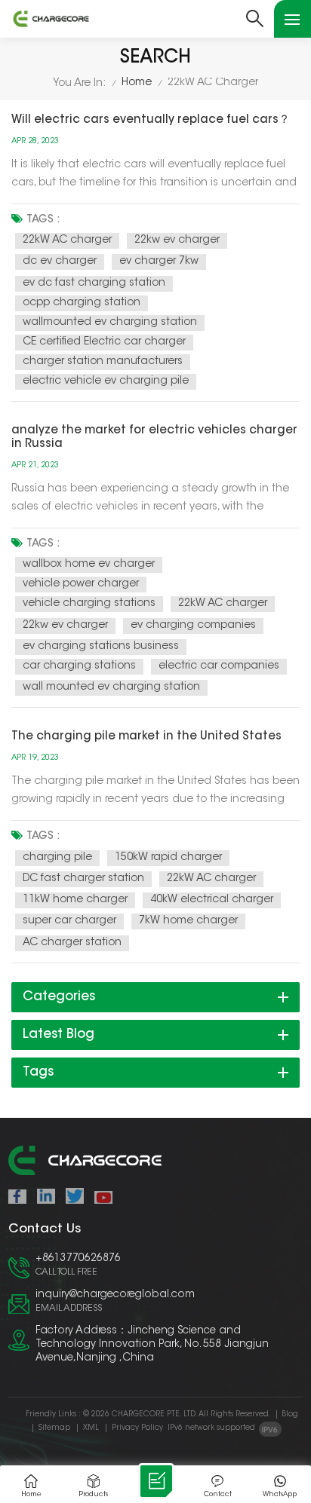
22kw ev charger (177, 240)
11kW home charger (75, 900)
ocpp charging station (81, 303)
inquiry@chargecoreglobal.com (115, 1295)
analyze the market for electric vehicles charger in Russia (154, 437)
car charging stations (79, 666)
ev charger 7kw (159, 261)
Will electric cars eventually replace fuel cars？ (150, 120)
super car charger (69, 921)
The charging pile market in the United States (146, 736)
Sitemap (54, 1428)
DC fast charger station (83, 879)
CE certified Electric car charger (104, 342)
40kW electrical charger (211, 900)
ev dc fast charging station (94, 283)
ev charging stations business (101, 646)
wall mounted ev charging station (111, 687)
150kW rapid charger (168, 858)
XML (91, 1428)
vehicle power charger (81, 584)
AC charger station (72, 943)
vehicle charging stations (89, 603)
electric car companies (219, 666)
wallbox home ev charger (89, 564)
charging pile (57, 858)
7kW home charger (188, 921)
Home (137, 83)
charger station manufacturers (103, 362)
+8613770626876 (78, 1259)
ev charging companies (193, 625)
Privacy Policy (137, 1428)
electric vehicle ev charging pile (106, 381)
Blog (290, 1415)
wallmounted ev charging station (110, 322)
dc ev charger (60, 261)
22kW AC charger (67, 240)
